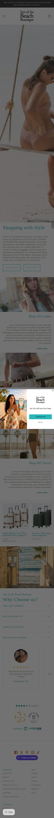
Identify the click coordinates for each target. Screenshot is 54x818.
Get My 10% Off (40, 416)
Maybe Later (40, 422)
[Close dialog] (52, 390)
